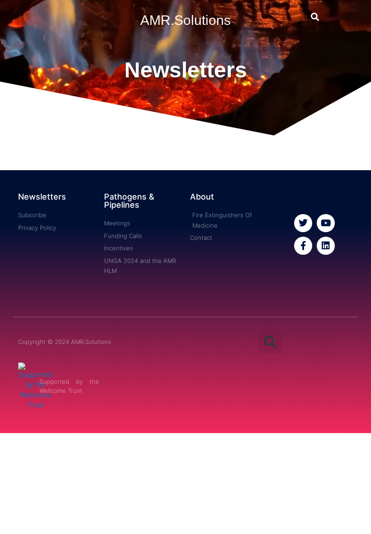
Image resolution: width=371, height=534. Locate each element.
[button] (314, 16)
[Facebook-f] (303, 246)
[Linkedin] (326, 246)
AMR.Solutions (185, 20)
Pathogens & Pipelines (129, 201)
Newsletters (42, 196)
